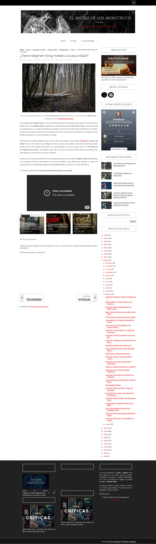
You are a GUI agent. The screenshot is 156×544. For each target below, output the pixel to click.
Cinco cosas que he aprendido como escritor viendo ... (118, 326)
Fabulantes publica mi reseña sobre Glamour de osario (84, 226)
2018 (106, 260)
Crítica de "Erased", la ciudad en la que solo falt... (120, 336)
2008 (106, 456)
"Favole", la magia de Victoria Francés (118, 345)
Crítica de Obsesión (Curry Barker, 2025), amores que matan (58, 226)
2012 (106, 444)
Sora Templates (115, 542)
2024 (106, 241)
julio (107, 278)
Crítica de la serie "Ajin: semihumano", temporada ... (118, 363)
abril (107, 288)
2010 (106, 450)
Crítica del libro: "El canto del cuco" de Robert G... (118, 303)
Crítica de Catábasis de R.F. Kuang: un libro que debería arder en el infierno (123, 195)
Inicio (63, 41)
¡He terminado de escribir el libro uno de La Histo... (120, 381)
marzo (108, 291)
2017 (106, 428)
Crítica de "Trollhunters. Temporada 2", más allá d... (120, 341)
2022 (106, 248)
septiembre (110, 272)
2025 (106, 238)
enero (108, 424)
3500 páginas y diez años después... (117, 353)
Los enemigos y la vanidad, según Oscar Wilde (119, 404)
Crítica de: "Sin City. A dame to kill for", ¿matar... (118, 358)
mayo (108, 285)
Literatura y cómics (39, 50)
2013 (106, 441)
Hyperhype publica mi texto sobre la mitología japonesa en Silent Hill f (30, 226)
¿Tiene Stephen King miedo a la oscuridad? (120, 317)
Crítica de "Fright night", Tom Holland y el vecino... (119, 419)
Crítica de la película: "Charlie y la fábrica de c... (120, 298)
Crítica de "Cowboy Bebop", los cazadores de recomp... (120, 331)
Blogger (115, 499)
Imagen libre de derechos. (66, 118)
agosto (108, 275)
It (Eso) (28, 50)
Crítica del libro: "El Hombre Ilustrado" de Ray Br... (119, 321)
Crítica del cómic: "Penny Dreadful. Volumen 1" (117, 371)
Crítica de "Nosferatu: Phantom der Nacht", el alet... (120, 414)
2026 (106, 235)
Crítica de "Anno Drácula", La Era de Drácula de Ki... (120, 399)
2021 (106, 251)
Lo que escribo (87, 41)
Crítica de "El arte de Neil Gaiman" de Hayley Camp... (118, 308)
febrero (108, 294)
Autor (73, 41)
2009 (106, 453)
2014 (106, 437)
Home (22, 50)
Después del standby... (113, 385)
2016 (106, 431)
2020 (106, 254)
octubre (109, 269)
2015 (106, 434)
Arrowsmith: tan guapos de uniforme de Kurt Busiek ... (119, 394)
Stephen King (63, 50)
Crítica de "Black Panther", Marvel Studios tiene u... (120, 349)
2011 (106, 447)
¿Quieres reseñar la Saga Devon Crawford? (120, 367)
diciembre (109, 263)
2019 (106, 257)
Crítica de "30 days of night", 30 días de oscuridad (119, 389)
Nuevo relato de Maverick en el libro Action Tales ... (120, 313)
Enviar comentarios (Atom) (39, 306)
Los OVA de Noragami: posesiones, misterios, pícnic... (117, 409)
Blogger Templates (129, 542)
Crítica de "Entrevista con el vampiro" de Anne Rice (119, 376)
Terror (73, 50)
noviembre (110, 266)
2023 (106, 244)
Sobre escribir (52, 50)
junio (108, 282)
